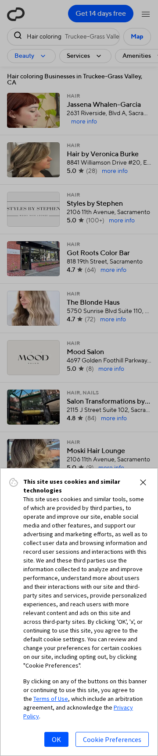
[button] (143, 482)
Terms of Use (50, 699)
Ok (56, 739)
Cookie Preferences (112, 739)
